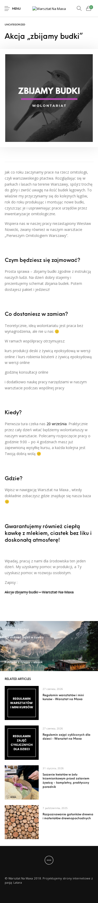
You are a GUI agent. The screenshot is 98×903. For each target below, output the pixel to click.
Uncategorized (15, 25)
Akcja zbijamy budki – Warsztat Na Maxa (39, 592)
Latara (17, 882)
